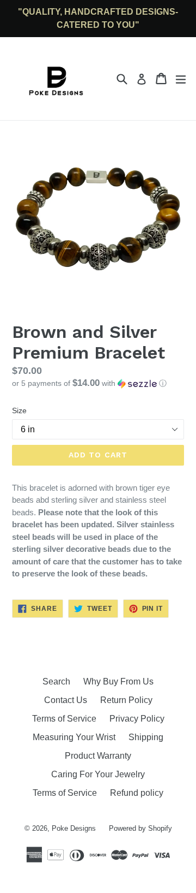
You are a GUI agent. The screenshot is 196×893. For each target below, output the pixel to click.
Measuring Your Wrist (74, 737)
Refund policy (136, 792)
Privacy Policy (136, 718)
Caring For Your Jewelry (98, 774)
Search (56, 681)
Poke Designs (74, 828)
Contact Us (65, 700)
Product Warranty (98, 755)
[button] (98, 383)
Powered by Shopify (140, 828)
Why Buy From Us (118, 681)
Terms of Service (64, 718)
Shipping (145, 737)
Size (19, 410)
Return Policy (126, 700)
